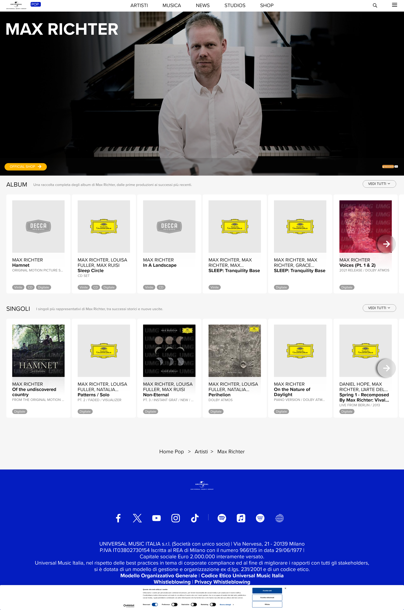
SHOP (267, 5)
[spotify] (222, 518)
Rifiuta (267, 604)
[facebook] (118, 518)
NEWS (203, 5)
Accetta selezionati (267, 597)
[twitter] (137, 518)
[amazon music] (260, 518)
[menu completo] (394, 4)
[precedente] (17, 244)
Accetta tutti (267, 590)
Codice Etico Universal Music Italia (242, 575)
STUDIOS (235, 5)
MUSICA (172, 5)
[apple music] (241, 518)
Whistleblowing (172, 582)
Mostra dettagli (225, 604)
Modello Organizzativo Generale (158, 575)
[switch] (174, 604)
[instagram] (175, 518)
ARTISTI (139, 5)
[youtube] (156, 518)
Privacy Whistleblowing (222, 582)
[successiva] (386, 244)
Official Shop (23, 166)
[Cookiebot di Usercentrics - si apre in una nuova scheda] (129, 605)
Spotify (389, 166)
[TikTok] (195, 518)
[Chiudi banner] (285, 588)
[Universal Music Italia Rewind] (279, 518)
